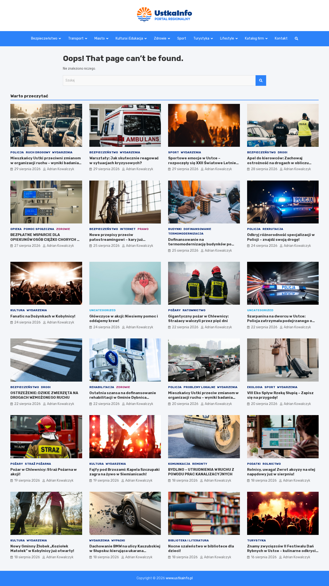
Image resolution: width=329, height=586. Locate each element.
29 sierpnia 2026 (27, 169)
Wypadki (118, 540)
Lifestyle (227, 38)
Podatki (254, 463)
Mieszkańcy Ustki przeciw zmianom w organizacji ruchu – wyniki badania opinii (203, 397)
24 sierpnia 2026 (264, 246)
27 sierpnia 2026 (27, 246)
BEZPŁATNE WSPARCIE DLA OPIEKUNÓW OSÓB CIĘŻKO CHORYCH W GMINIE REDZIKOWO (45, 239)
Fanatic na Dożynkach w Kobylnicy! (42, 316)
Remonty (199, 463)
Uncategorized (102, 310)
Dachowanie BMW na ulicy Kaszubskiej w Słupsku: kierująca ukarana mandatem (124, 551)
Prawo (143, 229)
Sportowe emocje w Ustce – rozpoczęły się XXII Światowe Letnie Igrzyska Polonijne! (202, 163)
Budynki (175, 229)
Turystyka (201, 38)
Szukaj (261, 80)
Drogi (282, 152)
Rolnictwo (272, 463)
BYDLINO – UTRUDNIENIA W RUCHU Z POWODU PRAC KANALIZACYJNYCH (201, 472)
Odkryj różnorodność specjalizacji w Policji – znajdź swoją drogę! (281, 237)
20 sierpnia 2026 (185, 404)
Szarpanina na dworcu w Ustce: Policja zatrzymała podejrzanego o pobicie (279, 321)
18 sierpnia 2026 (185, 480)
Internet (128, 229)
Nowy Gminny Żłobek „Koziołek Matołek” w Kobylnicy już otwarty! (42, 548)
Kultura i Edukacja (129, 38)
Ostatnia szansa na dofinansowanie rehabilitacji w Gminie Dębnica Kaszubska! (122, 397)
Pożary (174, 310)
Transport (76, 38)
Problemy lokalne (199, 387)
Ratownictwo (194, 310)
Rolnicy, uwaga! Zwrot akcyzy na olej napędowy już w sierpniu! (281, 472)
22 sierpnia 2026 (185, 327)
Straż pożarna (38, 463)
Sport (181, 38)
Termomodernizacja (186, 233)
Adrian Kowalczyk (60, 169)
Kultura (17, 310)
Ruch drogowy (38, 152)
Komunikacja (179, 463)
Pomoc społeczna (39, 229)
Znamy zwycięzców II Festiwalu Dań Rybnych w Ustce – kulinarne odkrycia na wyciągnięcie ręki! (282, 551)
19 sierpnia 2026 (27, 480)
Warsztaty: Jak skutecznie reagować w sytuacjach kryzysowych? (124, 160)
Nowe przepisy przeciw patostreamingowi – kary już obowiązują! (116, 239)
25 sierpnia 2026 (106, 246)
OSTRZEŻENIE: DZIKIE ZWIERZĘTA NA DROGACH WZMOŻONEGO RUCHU (44, 395)
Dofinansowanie (197, 229)
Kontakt (281, 38)
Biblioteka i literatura (188, 540)
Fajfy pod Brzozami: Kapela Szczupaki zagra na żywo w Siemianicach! (124, 472)
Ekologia (255, 387)
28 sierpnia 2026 (264, 169)
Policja (17, 152)
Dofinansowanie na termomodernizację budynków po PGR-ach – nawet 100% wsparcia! (199, 244)
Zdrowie (160, 38)
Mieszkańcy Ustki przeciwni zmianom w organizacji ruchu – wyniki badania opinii (45, 163)
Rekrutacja (273, 229)
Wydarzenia (62, 152)
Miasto (99, 38)
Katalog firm (254, 38)
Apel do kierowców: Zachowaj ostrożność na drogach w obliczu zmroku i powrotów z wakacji (278, 163)
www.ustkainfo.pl (179, 578)
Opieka (16, 229)
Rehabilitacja (101, 387)
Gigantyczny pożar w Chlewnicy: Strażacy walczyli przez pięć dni (198, 318)
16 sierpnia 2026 (264, 557)
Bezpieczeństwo (44, 38)
